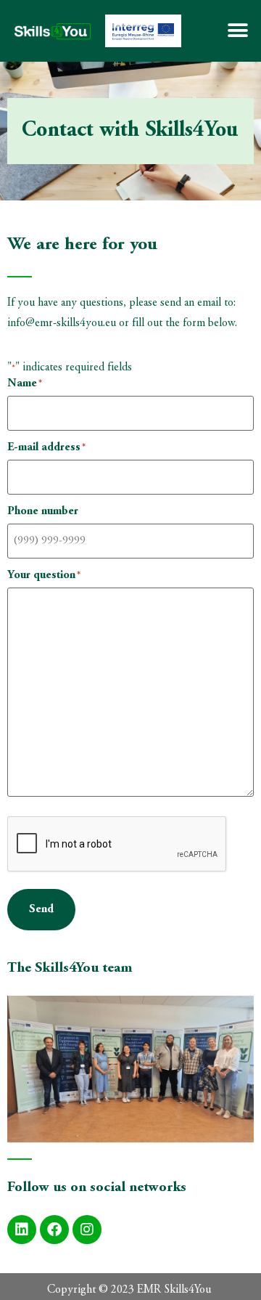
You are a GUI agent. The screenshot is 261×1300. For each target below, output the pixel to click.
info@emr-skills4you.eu (61, 323)
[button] (237, 31)
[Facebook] (54, 1229)
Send (41, 909)
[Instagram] (87, 1229)
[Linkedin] (21, 1229)
